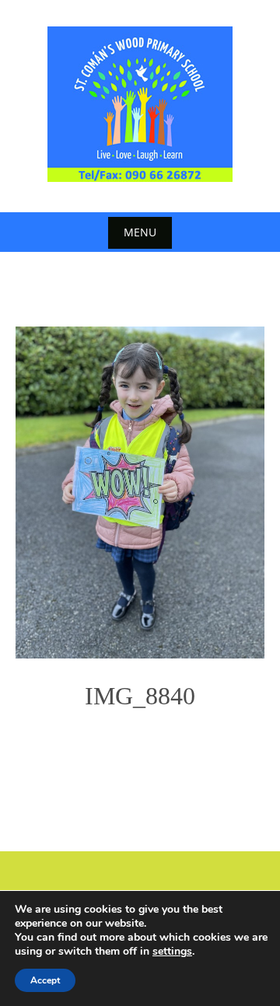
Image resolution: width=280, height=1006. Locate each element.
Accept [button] (45, 980)
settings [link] (172, 951)
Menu (140, 232)
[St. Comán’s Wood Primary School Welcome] (140, 104)
